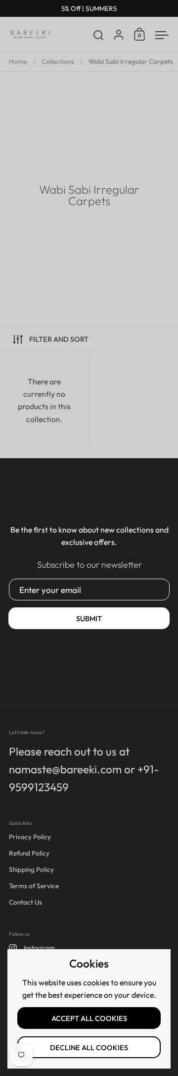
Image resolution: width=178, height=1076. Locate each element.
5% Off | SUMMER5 (89, 8)
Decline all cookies (89, 1047)
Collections (58, 61)
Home (18, 61)
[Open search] (98, 35)
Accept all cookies (89, 1018)
